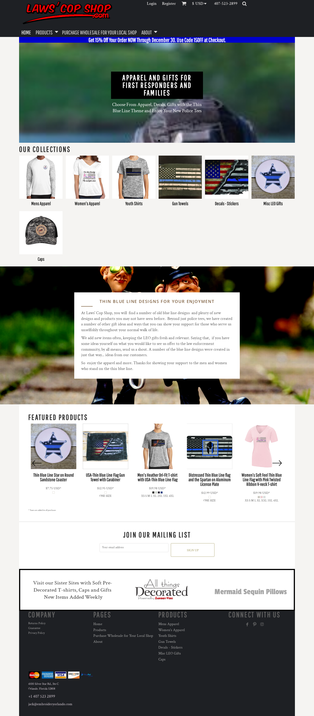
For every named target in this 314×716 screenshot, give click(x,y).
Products (99, 630)
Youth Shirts (167, 635)
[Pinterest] (254, 624)
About (98, 641)
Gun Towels (167, 641)
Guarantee (34, 628)
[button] (200, 3)
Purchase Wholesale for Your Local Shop (123, 635)
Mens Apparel (168, 624)
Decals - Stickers (170, 647)
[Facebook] (247, 624)
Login (152, 3)
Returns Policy (37, 623)
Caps (162, 659)
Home (97, 624)
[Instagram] (262, 624)
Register (169, 3)
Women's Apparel (171, 630)
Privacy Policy (36, 633)
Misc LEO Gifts (169, 653)
